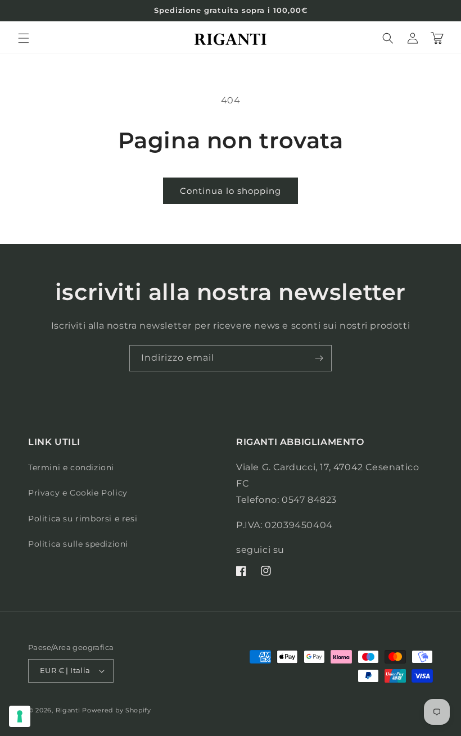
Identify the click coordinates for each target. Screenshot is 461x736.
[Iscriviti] (318, 358)
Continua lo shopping (230, 190)
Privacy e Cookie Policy (78, 493)
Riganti (68, 710)
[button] (23, 38)
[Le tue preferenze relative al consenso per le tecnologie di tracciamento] (19, 716)
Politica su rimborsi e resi (82, 519)
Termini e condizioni (71, 467)
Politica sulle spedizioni (78, 544)
